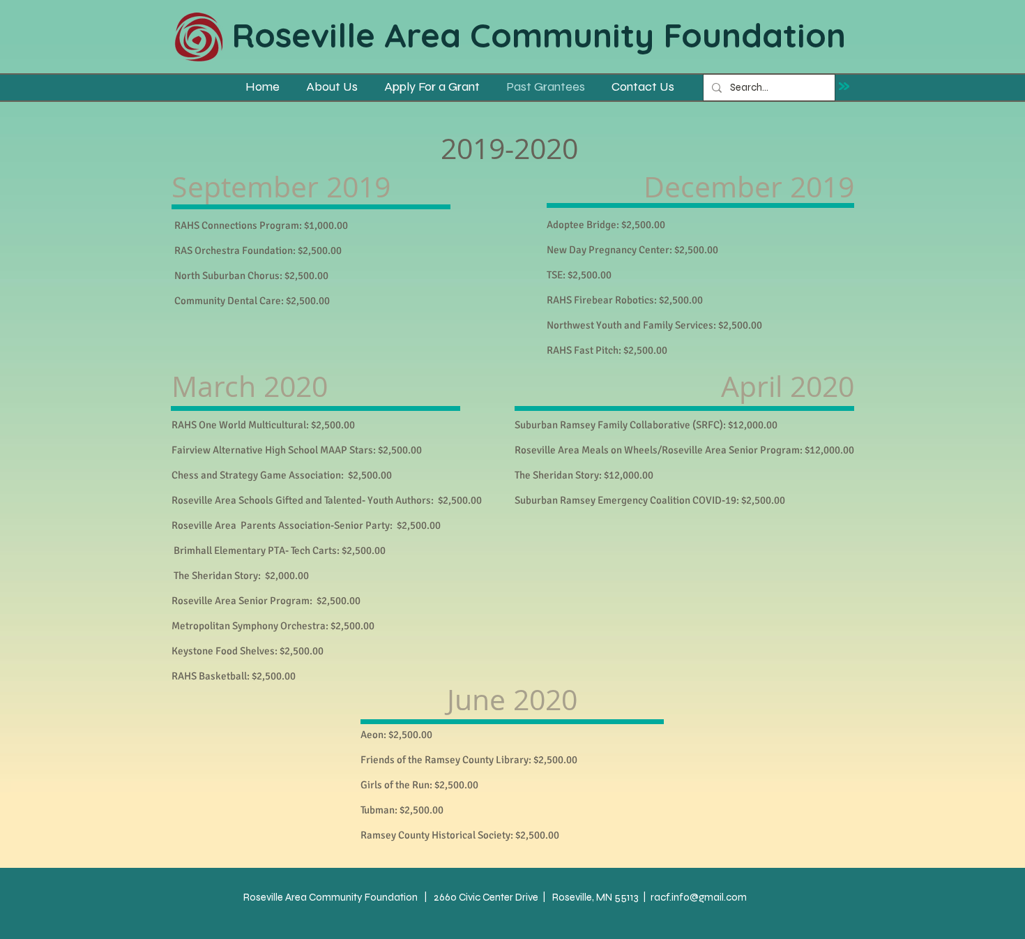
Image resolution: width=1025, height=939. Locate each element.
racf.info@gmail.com (699, 897)
